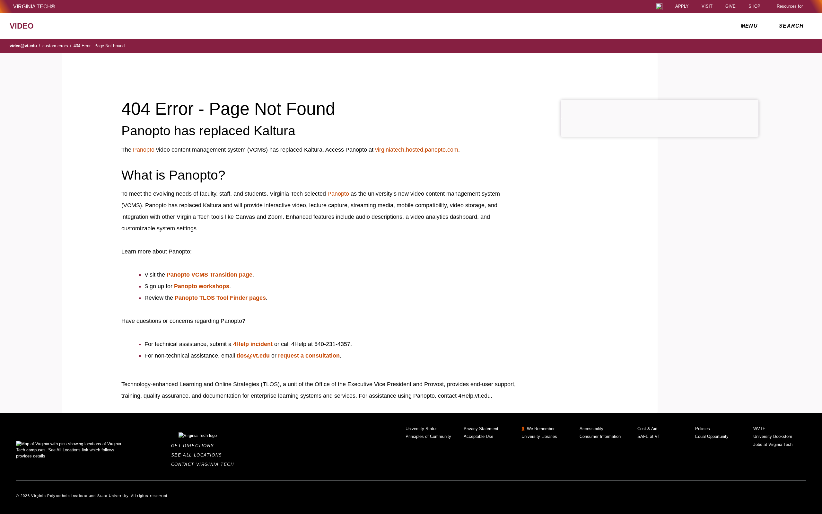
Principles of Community (428, 436)
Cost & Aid (647, 428)
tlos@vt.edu (253, 355)
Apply (682, 6)
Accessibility (591, 428)
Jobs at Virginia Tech (772, 444)
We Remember (541, 428)
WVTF (759, 428)
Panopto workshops (201, 286)
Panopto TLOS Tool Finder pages (220, 298)
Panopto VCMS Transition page (209, 274)
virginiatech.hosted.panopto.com (416, 149)
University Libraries (539, 436)
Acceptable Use (478, 436)
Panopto (143, 149)
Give (730, 6)
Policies (702, 428)
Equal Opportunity (712, 436)
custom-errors (56, 45)
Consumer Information (600, 436)
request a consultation (309, 355)
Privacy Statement (481, 428)
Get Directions (194, 445)
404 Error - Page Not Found (99, 45)
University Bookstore (772, 436)
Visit (707, 6)
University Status (422, 428)
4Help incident (253, 344)
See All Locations (198, 455)
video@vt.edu (25, 45)
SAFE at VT (648, 436)
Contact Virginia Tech (204, 464)
